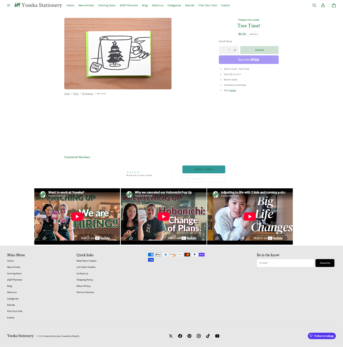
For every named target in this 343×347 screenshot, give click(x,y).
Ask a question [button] (195, 178)
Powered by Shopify (70, 336)
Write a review (204, 169)
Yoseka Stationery (51, 336)
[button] (314, 5)
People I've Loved (248, 19)
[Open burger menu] (9, 5)
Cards (233, 90)
